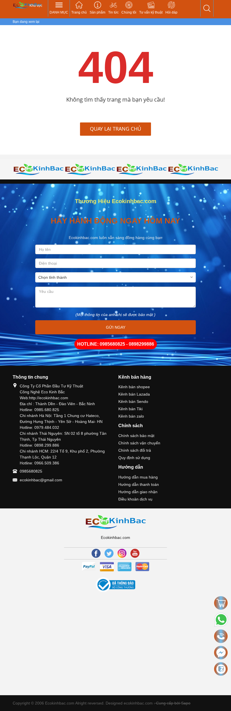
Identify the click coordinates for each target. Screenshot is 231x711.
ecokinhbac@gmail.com (41, 480)
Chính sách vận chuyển (139, 443)
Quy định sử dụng (134, 457)
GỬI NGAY (115, 327)
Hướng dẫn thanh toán (138, 484)
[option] (38, 169)
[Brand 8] (193, 169)
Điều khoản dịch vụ (135, 499)
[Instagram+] (121, 553)
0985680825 (31, 471)
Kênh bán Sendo (133, 401)
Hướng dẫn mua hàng (138, 477)
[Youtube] (134, 553)
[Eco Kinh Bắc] (27, 5)
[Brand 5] (38, 169)
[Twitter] (109, 553)
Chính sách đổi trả (134, 450)
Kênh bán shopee (134, 387)
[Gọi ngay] (221, 636)
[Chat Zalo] (221, 669)
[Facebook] (96, 553)
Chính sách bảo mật (136, 435)
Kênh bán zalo (131, 416)
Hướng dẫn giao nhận (137, 492)
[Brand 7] (141, 169)
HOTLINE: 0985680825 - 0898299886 (115, 344)
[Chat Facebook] (221, 652)
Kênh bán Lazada (134, 394)
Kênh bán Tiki (130, 409)
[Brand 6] (90, 169)
